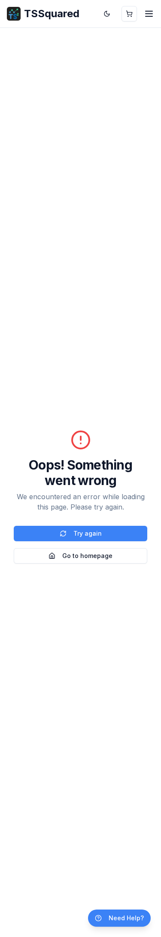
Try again (87, 533)
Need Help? (126, 918)
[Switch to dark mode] (107, 13)
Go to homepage (87, 555)
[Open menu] (149, 14)
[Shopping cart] (129, 13)
